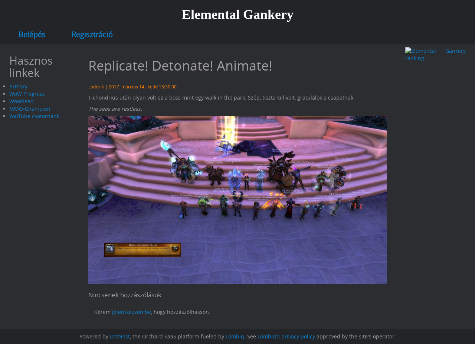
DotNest (120, 336)
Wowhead (21, 101)
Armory (18, 86)
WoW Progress (27, 93)
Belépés (32, 34)
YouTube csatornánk (34, 116)
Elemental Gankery (238, 14)
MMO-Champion (29, 108)
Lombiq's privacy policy (286, 336)
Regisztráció (92, 34)
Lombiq (235, 336)
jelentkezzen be (131, 311)
